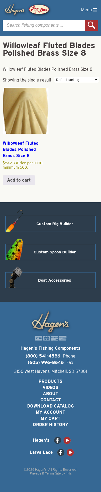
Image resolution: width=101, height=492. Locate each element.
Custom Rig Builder (54, 223)
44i (68, 473)
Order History (50, 424)
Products (50, 381)
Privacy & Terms (42, 473)
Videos (50, 387)
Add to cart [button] (19, 180)
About (50, 393)
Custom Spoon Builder (55, 252)
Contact (50, 399)
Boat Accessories (54, 280)
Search (91, 25)
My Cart (50, 418)
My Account (50, 412)
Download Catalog (50, 406)
